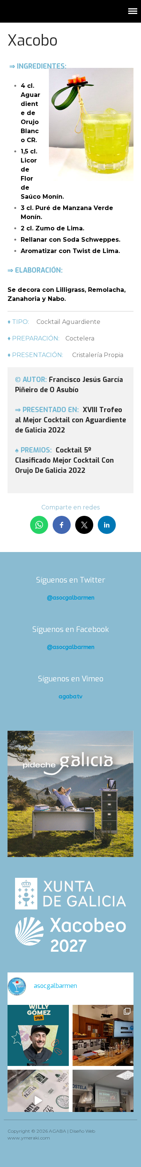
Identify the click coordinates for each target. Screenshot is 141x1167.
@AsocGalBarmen (70, 597)
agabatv (70, 696)
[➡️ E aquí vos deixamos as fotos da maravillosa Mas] (103, 1100)
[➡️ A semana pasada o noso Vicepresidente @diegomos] (103, 1035)
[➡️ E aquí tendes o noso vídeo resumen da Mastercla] (38, 1100)
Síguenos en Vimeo (70, 679)
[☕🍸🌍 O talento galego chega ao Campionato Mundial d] (38, 1035)
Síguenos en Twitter (70, 580)
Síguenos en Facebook (70, 629)
